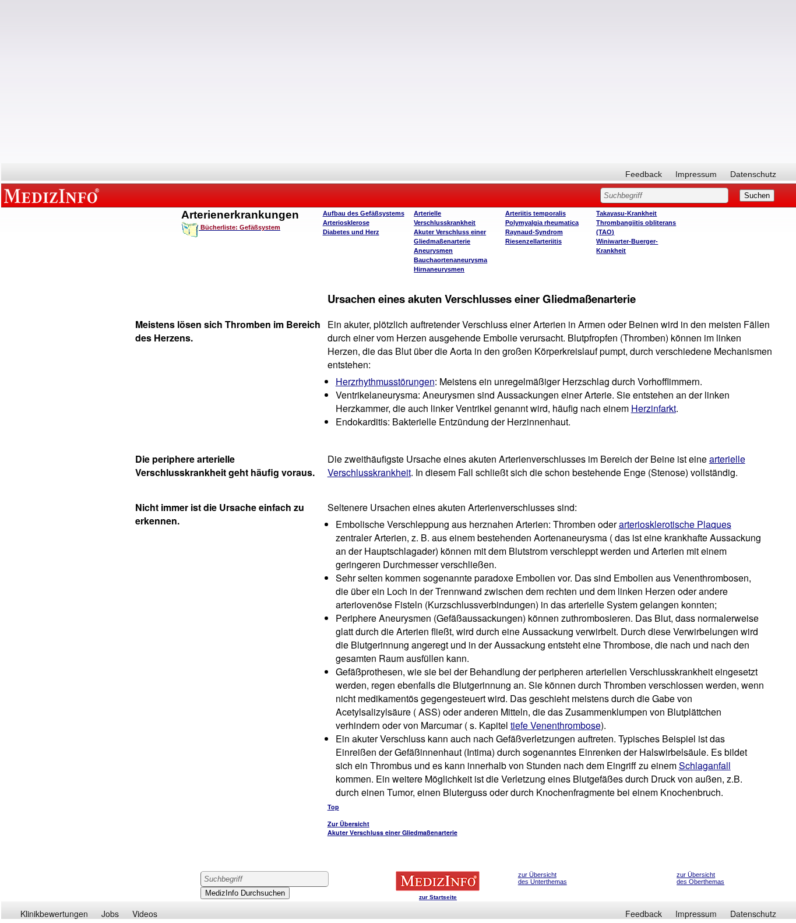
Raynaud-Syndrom (534, 231)
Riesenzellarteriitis (533, 241)
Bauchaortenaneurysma (450, 259)
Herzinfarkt (653, 408)
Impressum (696, 174)
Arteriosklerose (346, 222)
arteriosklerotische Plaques (675, 524)
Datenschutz (753, 174)
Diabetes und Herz (351, 231)
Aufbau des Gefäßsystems (363, 213)
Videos (144, 914)
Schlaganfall (705, 765)
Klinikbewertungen (54, 914)
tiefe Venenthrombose (555, 725)
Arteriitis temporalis (535, 213)
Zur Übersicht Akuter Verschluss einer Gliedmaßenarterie (392, 828)
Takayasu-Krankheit (626, 213)
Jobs (110, 914)
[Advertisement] (398, 81)
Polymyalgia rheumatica (542, 222)
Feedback (643, 174)
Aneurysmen (433, 250)
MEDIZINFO (53, 195)
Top (333, 806)
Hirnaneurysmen (439, 269)
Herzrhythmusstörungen (385, 381)
